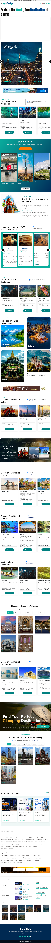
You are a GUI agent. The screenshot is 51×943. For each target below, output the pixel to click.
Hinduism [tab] (17, 612)
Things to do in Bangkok (6, 858)
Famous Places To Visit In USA (7, 839)
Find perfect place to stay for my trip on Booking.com (37, 102)
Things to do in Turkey (16, 844)
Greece (37, 887)
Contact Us (4, 885)
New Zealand (6, 344)
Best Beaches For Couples (6, 834)
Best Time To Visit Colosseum (29, 837)
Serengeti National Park (27, 844)
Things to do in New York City (20, 860)
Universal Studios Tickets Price (40, 844)
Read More (5, 820)
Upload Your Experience (25, 148)
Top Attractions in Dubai (5, 844)
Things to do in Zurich (28, 857)
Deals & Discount (5, 895)
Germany (31, 369)
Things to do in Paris (15, 855)
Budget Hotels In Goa (18, 841)
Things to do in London (5, 857)
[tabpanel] (25, 635)
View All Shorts (25, 188)
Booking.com (32, 280)
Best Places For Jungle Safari (6, 841)
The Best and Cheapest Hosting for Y (27, 897)
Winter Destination (44, 442)
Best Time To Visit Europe (42, 837)
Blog (2, 897)
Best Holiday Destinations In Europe (34, 834)
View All (46, 792)
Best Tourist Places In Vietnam (41, 841)
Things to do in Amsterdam (17, 858)
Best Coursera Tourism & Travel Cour (27, 892)
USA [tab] (9, 744)
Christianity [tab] (10, 612)
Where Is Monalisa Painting (6, 846)
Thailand (4, 379)
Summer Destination (26, 442)
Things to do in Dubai (5, 855)
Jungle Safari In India (19, 839)
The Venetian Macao (43, 887)
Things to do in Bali (25, 855)
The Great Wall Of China (40, 892)
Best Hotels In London (17, 837)
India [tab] (29, 744)
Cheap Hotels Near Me (28, 841)
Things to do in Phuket (35, 855)
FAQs (3, 892)
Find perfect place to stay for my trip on (38, 280)
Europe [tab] (24, 744)
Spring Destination (35, 442)
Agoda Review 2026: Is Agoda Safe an (27, 887)
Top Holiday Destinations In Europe (20, 846)
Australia (31, 346)
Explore (9, 132)
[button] (44, 3)
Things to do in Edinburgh (33, 860)
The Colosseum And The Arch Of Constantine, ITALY (27, 248)
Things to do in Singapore (41, 858)
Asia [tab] (19, 744)
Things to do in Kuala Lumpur (7, 860)
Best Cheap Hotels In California (19, 834)
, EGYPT (46, 247)
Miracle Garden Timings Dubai (42, 839)
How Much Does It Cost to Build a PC (27, 883)
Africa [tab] (14, 744)
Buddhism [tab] (29, 612)
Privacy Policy (4, 887)
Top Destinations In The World (7, 848)
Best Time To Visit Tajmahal (6, 837)
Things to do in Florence (6, 862)
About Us (3, 882)
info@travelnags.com (26, 933)
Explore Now (43, 726)
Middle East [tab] (41, 744)
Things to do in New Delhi (17, 857)
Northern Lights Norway (29, 839)
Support (3, 890)
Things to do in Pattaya (30, 858)
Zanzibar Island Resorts (33, 846)
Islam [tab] (23, 612)
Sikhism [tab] (41, 612)
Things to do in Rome (39, 857)
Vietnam (37, 882)
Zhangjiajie (38, 897)
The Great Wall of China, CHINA (11, 248)
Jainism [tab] (35, 612)
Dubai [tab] (34, 744)
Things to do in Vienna (17, 862)
